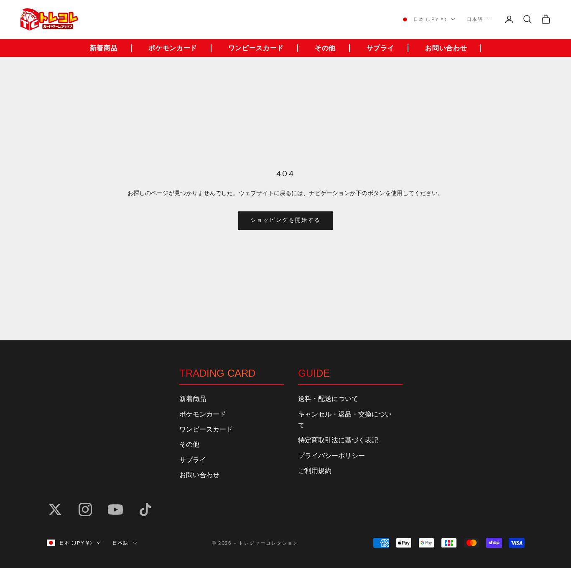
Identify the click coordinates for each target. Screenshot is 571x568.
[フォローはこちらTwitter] (55, 509)
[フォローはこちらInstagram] (85, 509)
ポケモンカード (172, 48)
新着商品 (104, 48)
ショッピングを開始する (285, 220)
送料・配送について (328, 399)
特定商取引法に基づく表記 (338, 440)
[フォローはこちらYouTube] (115, 509)
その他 (325, 48)
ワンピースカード (256, 48)
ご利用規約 (314, 470)
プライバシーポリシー (331, 455)
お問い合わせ (446, 48)
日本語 (475, 19)
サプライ (381, 48)
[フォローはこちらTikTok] (145, 509)
